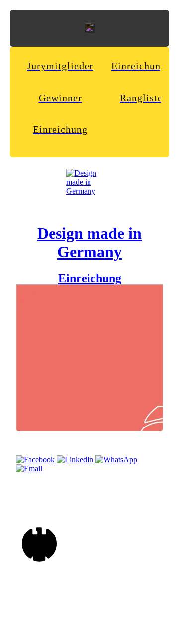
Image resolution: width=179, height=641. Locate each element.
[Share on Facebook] (35, 459)
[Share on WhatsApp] (116, 459)
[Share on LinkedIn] (75, 459)
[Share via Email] (29, 468)
